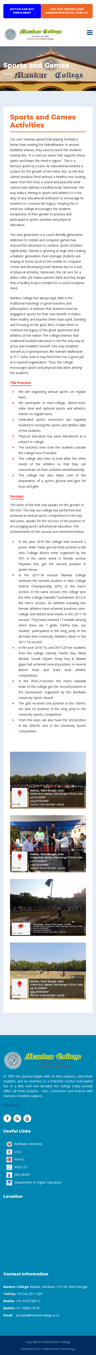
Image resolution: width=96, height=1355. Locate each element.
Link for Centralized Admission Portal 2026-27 (67, 11)
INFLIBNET (22, 1174)
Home (7, 73)
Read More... (12, 1105)
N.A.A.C (19, 1159)
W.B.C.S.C (21, 1167)
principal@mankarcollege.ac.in (37, 1315)
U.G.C (18, 1151)
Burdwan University (28, 1144)
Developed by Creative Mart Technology (48, 1349)
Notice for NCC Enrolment (22, 11)
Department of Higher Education (37, 1182)
